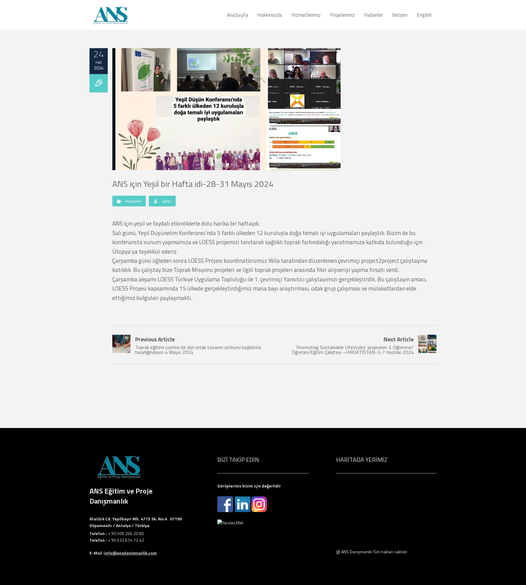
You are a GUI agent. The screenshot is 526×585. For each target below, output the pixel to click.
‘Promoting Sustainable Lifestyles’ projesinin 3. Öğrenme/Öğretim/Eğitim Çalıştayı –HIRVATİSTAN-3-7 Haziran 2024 (353, 345)
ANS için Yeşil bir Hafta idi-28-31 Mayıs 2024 (193, 184)
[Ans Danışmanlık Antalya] (127, 15)
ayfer (166, 201)
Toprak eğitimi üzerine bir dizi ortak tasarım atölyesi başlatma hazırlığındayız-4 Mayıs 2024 (198, 345)
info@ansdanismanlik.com (130, 553)
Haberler (133, 201)
